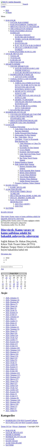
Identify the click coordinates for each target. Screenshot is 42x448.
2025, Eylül (11, 315)
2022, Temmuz (13, 375)
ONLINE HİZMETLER (19, 66)
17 (10, 284)
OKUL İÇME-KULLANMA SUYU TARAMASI (26, 107)
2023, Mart (11, 358)
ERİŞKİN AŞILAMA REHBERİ (22, 123)
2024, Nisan (11, 331)
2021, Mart (11, 409)
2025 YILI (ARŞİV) (22, 204)
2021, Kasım (12, 392)
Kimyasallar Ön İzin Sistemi (25, 135)
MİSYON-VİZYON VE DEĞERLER (24, 27)
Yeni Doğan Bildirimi (27, 177)
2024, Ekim (11, 323)
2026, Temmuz (12, 300)
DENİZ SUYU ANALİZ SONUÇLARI (24, 92)
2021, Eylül (12, 396)
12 (17, 282)
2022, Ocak (12, 388)
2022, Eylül (12, 371)
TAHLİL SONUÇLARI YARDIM (23, 79)
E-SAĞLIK (10, 125)
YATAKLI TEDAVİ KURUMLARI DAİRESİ (24, 36)
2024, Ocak (12, 338)
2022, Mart (11, 383)
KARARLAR (15, 60)
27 (10, 278)
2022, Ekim (12, 369)
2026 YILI (19, 206)
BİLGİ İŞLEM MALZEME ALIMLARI (25, 196)
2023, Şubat (11, 361)
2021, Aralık (12, 390)
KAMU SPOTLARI (18, 187)
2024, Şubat (12, 335)
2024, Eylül (11, 325)
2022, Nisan (12, 381)
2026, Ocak (11, 310)
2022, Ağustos (13, 373)
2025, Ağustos (12, 317)
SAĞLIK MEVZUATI (14, 54)
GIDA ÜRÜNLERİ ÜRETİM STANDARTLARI (21, 117)
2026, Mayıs (11, 304)
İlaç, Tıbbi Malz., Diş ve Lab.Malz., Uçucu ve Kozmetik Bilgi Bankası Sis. (26, 139)
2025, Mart (11, 319)
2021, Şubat (11, 411)
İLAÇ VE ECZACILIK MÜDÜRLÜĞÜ (19, 201)
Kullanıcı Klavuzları (17, 127)
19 (17, 284)
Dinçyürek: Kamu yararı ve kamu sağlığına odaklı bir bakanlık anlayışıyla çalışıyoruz (20, 233)
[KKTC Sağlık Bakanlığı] (11, 2)
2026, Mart (11, 308)
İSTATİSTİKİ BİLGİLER (20, 110)
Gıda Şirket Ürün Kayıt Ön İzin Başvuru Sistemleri (26, 130)
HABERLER (13, 420)
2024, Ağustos (12, 327)
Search (25, 4)
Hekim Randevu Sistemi (24, 162)
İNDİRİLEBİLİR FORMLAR (21, 75)
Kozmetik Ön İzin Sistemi (29, 148)
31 (10, 288)
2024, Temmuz (12, 329)
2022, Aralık (11, 365)
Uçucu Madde (25, 150)
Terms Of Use (6, 426)
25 (14, 286)
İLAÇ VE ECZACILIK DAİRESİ (28, 45)
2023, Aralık (11, 340)
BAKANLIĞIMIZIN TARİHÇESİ (23, 25)
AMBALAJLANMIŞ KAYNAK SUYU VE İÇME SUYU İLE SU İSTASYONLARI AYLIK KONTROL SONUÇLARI (27, 86)
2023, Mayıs (12, 354)
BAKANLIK (11, 20)
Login (3, 6)
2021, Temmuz (13, 400)
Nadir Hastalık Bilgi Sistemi (30, 171)
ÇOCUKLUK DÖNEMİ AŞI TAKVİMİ (25, 114)
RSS (7, 10)
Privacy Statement (19, 426)
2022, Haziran (13, 377)
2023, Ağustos (13, 348)
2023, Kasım (12, 342)
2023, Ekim (12, 344)
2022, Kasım (12, 367)
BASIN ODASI (12, 185)
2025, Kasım (12, 313)
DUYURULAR (13, 423)
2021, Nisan (11, 406)
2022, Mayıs (12, 379)
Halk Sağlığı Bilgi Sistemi (24, 164)
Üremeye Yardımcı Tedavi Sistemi (27, 183)
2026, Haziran (12, 302)
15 (3, 284)
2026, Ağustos (12, 298)
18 (14, 284)
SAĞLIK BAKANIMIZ (19, 22)
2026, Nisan (11, 306)
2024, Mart (11, 333)
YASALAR (14, 56)
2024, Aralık (11, 321)
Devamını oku (6, 254)
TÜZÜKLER (15, 58)
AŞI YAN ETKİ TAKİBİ (24, 77)
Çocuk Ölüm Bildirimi (28, 175)
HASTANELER (21, 43)
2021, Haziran (13, 402)
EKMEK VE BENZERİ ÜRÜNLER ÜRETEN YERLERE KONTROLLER (28, 102)
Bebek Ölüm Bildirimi (28, 173)
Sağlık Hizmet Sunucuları (29, 181)
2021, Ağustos (12, 398)
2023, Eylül (12, 346)
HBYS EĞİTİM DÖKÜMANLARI (23, 121)
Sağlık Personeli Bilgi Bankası (26, 133)
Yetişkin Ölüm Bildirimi (28, 179)
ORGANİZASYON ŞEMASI (21, 29)
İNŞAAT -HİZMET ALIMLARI (22, 198)
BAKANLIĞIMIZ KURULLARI (23, 52)
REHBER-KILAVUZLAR (16, 112)
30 (6, 288)
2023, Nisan (12, 356)
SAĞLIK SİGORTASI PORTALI (27, 73)
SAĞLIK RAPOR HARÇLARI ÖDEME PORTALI (27, 69)
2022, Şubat (12, 386)
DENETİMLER (16, 81)
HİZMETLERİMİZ (13, 64)
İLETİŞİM (10, 208)
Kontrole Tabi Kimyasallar (29, 152)
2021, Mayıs (12, 404)
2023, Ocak (11, 363)
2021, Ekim (11, 394)
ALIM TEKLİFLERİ (14, 189)
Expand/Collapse (30, 420)
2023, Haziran (12, 352)
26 (6, 278)
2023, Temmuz (13, 350)
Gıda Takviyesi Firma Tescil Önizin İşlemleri (30, 155)
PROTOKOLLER (17, 62)
